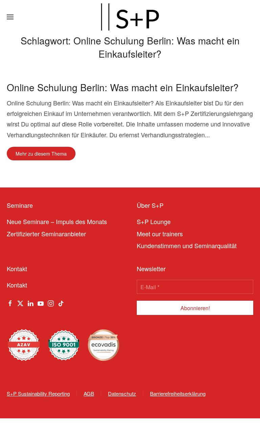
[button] (10, 17)
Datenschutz (122, 393)
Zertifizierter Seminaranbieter (46, 233)
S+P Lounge (154, 221)
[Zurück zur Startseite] (130, 17)
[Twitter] (20, 302)
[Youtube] (40, 302)
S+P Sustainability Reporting (38, 393)
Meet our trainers (160, 233)
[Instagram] (50, 302)
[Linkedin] (30, 302)
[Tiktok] (61, 302)
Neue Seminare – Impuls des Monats (57, 221)
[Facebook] (10, 302)
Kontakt (17, 284)
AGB (89, 393)
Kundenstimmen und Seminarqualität (187, 245)
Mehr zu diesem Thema (41, 153)
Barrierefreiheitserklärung (177, 393)
